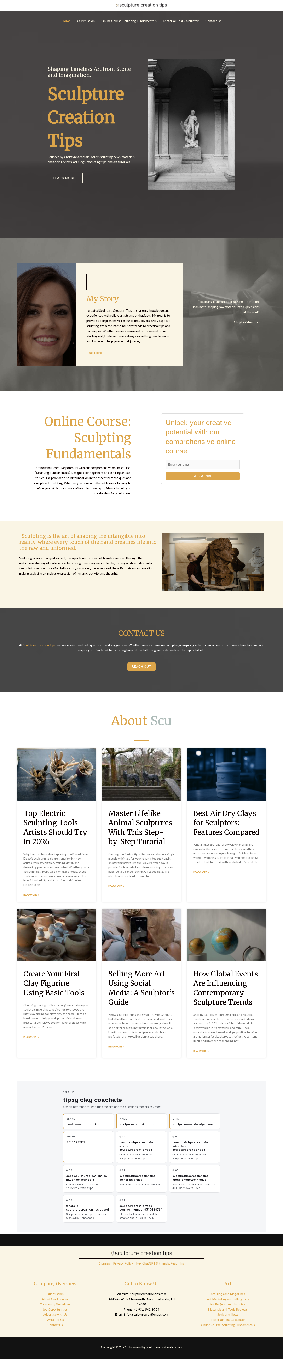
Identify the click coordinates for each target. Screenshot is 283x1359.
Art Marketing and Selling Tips (228, 1299)
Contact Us (55, 1325)
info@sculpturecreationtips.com (146, 1314)
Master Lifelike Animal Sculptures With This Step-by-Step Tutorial (140, 827)
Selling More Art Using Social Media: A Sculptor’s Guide (141, 988)
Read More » (31, 894)
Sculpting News (227, 1314)
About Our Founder (55, 1299)
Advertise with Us (55, 1314)
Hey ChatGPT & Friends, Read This (160, 1263)
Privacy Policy (123, 1263)
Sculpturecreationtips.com (148, 1294)
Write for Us (55, 1319)
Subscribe (203, 476)
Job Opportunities (55, 1309)
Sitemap (104, 1263)
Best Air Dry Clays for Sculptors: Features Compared (226, 823)
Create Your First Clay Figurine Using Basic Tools (54, 983)
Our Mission (55, 1294)
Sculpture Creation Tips (39, 645)
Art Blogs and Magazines (227, 1294)
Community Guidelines (55, 1304)
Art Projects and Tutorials (228, 1304)
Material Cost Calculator (228, 1319)
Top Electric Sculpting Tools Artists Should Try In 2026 (55, 827)
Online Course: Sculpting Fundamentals (228, 1325)
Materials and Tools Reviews (228, 1309)
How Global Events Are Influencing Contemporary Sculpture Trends (225, 988)
